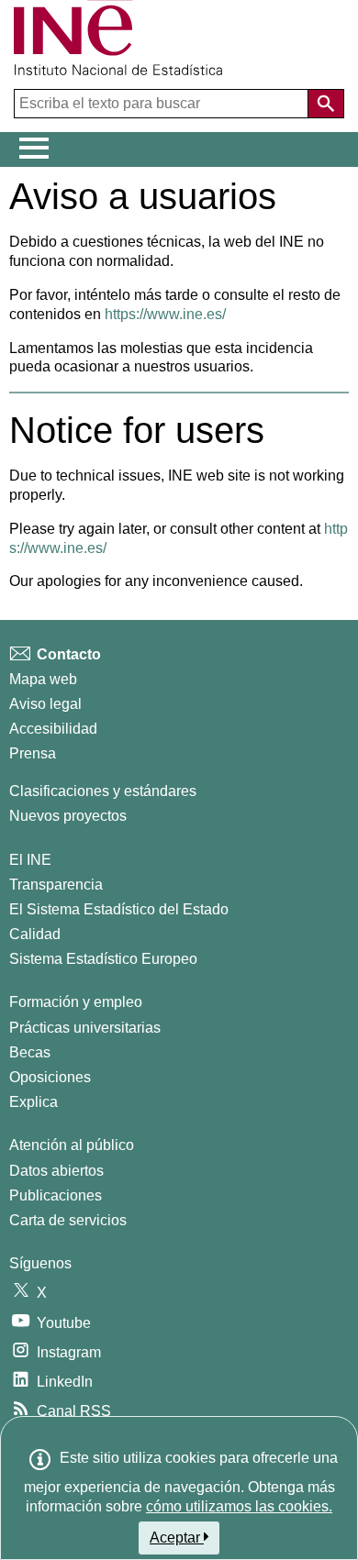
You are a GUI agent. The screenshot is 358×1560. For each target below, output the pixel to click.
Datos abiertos (56, 1170)
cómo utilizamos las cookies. (239, 1506)
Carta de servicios (68, 1220)
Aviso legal (45, 704)
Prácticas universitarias (85, 1027)
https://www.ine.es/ (165, 314)
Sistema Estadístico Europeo (103, 959)
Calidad (35, 934)
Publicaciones (55, 1195)
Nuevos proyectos (68, 816)
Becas (29, 1052)
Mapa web (43, 679)
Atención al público (71, 1145)
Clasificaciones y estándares (102, 791)
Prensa (32, 753)
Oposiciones (50, 1077)
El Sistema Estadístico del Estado (119, 909)
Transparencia (56, 884)
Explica (33, 1102)
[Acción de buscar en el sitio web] (326, 103)
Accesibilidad (53, 728)
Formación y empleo (75, 1002)
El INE (30, 860)
